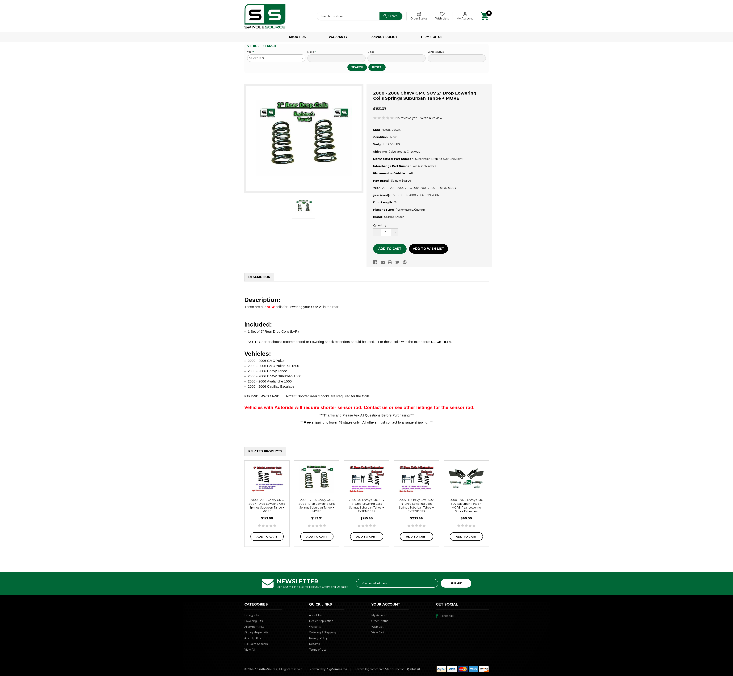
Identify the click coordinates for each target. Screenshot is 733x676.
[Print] (390, 262)
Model (371, 51)
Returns (314, 644)
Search (357, 67)
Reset (377, 67)
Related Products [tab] (265, 451)
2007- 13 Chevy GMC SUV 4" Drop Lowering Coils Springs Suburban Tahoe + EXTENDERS (416, 505)
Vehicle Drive (436, 51)
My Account (465, 18)
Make (311, 51)
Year (250, 51)
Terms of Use (432, 37)
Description (259, 277)
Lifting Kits (251, 615)
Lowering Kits (253, 621)
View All (249, 649)
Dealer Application (321, 621)
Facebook (447, 616)
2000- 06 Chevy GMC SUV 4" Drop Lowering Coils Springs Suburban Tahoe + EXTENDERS (366, 505)
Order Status (418, 18)
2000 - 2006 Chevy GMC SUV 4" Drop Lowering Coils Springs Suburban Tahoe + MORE (267, 505)
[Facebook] (375, 262)
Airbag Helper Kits (256, 632)
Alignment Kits (254, 626)
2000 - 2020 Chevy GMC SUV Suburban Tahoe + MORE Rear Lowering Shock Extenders (466, 505)
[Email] (383, 262)
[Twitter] (397, 262)
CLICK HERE (441, 342)
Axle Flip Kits (252, 638)
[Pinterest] (405, 262)
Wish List (377, 626)
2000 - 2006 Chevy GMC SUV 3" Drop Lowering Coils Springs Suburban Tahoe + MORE (317, 505)
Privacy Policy (384, 37)
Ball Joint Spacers (256, 644)
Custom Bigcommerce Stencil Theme (379, 669)
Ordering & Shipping (322, 632)
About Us (297, 37)
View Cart (377, 632)
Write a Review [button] (431, 118)
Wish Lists (442, 18)
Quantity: (380, 225)
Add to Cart (267, 536)
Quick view (267, 478)
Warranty (338, 37)
